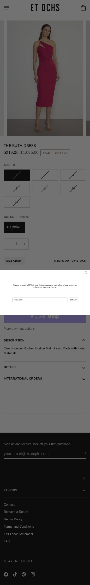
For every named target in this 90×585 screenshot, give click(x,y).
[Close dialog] (86, 272)
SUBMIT (73, 300)
